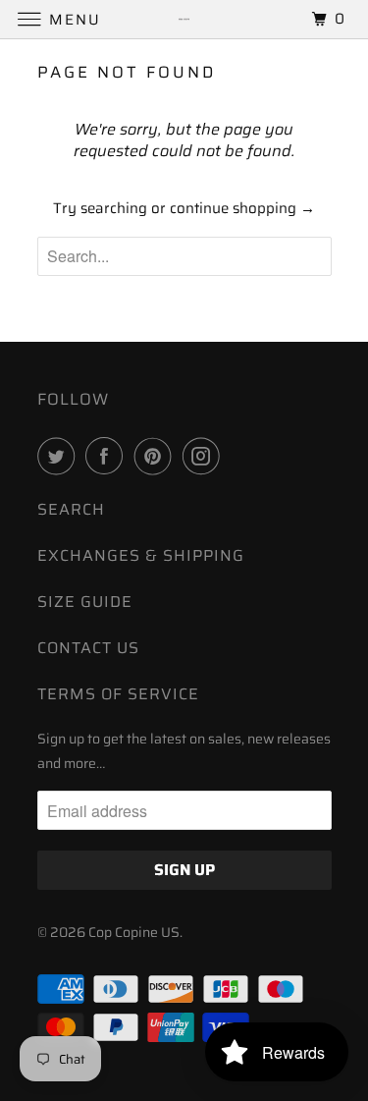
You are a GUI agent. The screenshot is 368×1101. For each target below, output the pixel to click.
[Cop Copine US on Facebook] (108, 455)
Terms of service (118, 694)
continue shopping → (242, 208)
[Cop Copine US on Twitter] (59, 455)
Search (71, 509)
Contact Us (88, 647)
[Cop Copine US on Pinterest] (157, 455)
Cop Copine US (134, 932)
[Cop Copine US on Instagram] (205, 455)
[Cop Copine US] (184, 19)
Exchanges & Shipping (140, 555)
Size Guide (84, 601)
